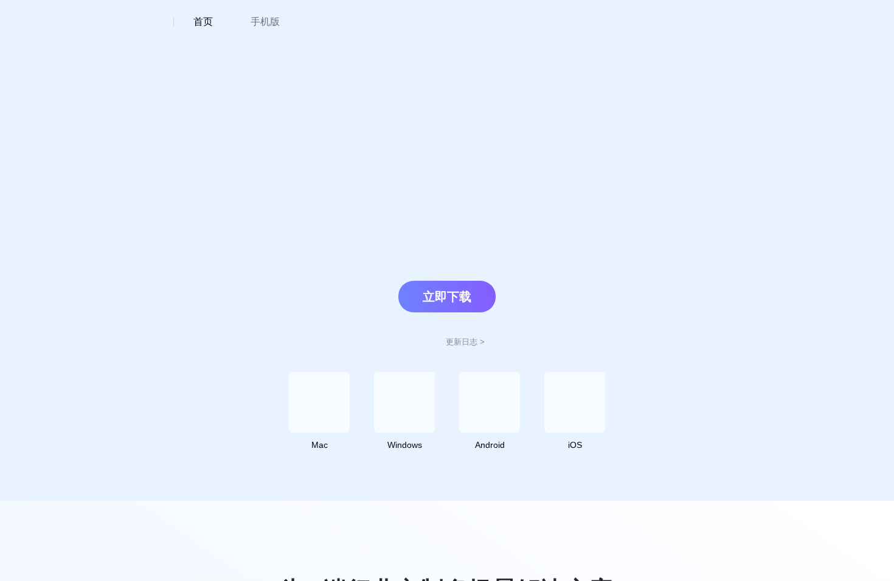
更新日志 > (465, 341)
